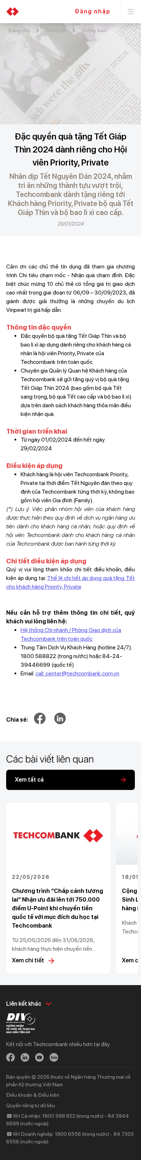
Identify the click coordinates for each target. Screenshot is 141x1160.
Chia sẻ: (17, 719)
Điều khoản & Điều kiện (32, 1095)
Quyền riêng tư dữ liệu (30, 1105)
